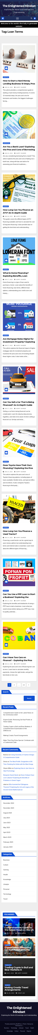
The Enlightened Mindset (19, 6)
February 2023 (8, 842)
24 (24, 685)
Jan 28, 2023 (9, 216)
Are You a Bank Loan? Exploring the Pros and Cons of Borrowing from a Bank (19, 149)
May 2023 (6, 827)
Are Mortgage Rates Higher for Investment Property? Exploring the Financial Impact (19, 342)
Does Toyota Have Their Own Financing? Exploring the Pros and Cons (18, 468)
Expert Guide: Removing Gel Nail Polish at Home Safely (18, 949)
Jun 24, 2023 (9, 153)
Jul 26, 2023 (10, 993)
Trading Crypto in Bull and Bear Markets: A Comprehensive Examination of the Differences (17, 728)
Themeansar (18, 1025)
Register (29, 1031)
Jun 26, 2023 (9, 87)
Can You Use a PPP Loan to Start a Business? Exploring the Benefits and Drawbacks (19, 597)
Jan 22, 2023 (9, 600)
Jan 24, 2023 (9, 471)
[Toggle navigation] (17, 18)
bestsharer (21, 933)
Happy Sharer (21, 87)
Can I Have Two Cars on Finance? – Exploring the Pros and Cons (17, 660)
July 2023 (6, 818)
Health (5, 874)
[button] (31, 18)
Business (5, 206)
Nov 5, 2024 (10, 933)
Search (5, 692)
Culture (5, 865)
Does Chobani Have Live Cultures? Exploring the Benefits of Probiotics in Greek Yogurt (18, 777)
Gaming (6, 870)
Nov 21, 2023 (10, 953)
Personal (6, 889)
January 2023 (7, 847)
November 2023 (8, 808)
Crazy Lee (21, 953)
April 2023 (6, 832)
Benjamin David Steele (10, 775)
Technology (7, 894)
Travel (5, 899)
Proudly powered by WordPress (13, 1024)
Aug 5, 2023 (10, 973)
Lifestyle (5, 77)
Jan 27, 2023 (9, 279)
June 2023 (6, 822)
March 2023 (7, 837)
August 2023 (7, 813)
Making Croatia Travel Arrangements (15, 735)
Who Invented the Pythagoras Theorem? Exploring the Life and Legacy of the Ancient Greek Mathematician (18, 787)
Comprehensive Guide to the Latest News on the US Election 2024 (19, 930)
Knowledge (6, 143)
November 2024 (8, 803)
